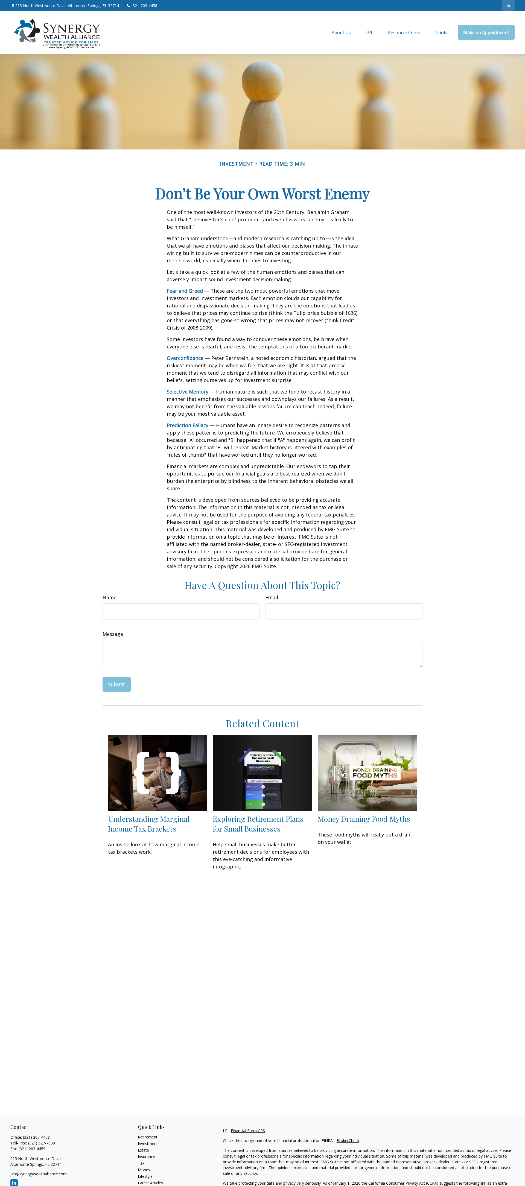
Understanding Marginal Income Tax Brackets (148, 823)
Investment (148, 1143)
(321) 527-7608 (41, 1143)
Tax (141, 1163)
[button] (341, 32)
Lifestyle (145, 1176)
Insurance (146, 1156)
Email (271, 597)
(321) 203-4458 (36, 1137)
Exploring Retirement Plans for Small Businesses (258, 823)
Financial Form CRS (248, 1130)
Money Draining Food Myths (364, 819)
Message (113, 634)
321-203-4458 (145, 5)
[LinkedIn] (508, 5)
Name (109, 597)
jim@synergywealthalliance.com (38, 1173)
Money (144, 1169)
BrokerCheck (348, 1140)
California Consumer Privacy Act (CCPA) (403, 1183)
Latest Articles (150, 1182)
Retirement (148, 1137)
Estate (143, 1150)
